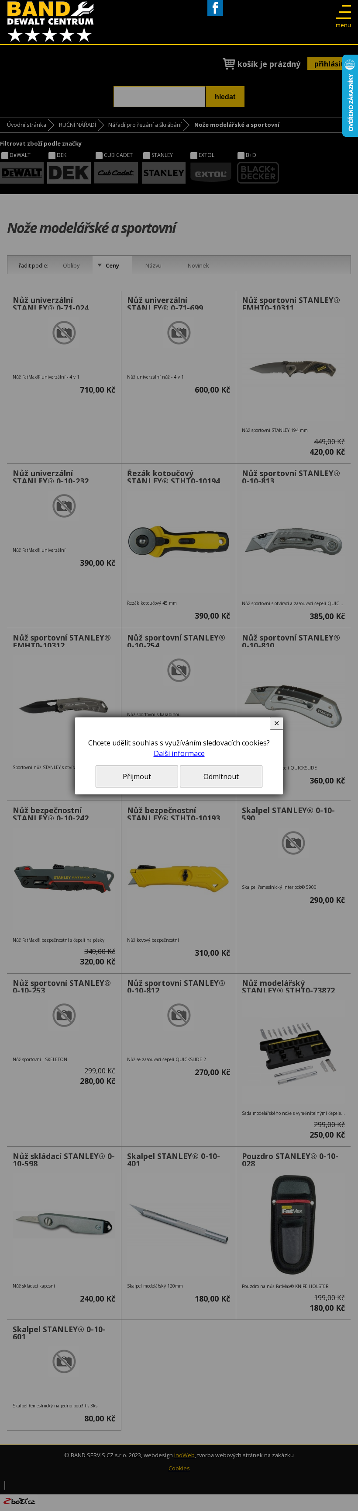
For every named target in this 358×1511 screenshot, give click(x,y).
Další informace (179, 753)
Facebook (215, 15)
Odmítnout (221, 776)
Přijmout (137, 776)
